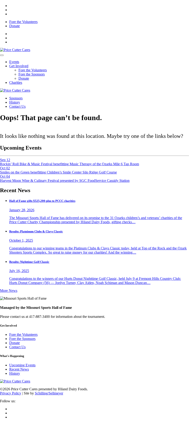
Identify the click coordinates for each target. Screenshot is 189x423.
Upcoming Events (22, 365)
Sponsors (16, 98)
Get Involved (18, 66)
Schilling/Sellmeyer (49, 393)
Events (14, 62)
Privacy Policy (10, 393)
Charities (15, 82)
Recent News (19, 369)
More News (8, 291)
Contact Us (17, 106)
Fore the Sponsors (31, 74)
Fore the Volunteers (23, 22)
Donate (14, 26)
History (14, 102)
